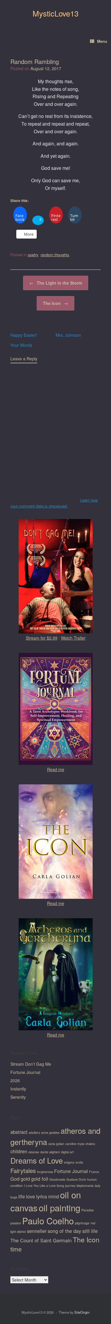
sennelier (36, 1230)
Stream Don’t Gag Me (30, 1064)
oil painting (59, 1207)
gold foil (39, 1178)
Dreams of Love (36, 1160)
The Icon (55, 303)
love (30, 1196)
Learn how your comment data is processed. (54, 503)
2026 (15, 1080)
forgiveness (45, 1171)
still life (90, 1230)
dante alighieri (50, 1152)
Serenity (18, 1097)
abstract (19, 1131)
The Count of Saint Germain (41, 1240)
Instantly (18, 1089)
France (94, 1171)
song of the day (64, 1230)
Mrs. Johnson (68, 335)
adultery (34, 1132)
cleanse (33, 1152)
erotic (79, 1162)
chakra (90, 1143)
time (16, 1249)
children (18, 1151)
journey (70, 1185)
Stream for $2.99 (41, 638)
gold (25, 1178)
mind (53, 1196)
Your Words (21, 345)
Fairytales (23, 1170)
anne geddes (50, 1132)
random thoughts (55, 254)
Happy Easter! (23, 335)
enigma (69, 1162)
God (15, 1178)
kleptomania (85, 1185)
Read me (55, 769)
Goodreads (57, 1179)
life (21, 1196)
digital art (67, 1152)
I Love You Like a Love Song (44, 1185)
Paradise (87, 1210)
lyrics (41, 1196)
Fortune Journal (25, 1072)
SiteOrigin (81, 1312)
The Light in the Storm (55, 283)
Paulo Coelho (48, 1220)
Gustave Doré (76, 1179)
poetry (33, 254)
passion (15, 1223)
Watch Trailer (73, 638)
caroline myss (74, 1143)
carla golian (56, 1143)
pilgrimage (82, 1223)
